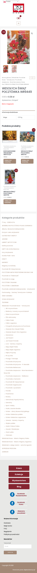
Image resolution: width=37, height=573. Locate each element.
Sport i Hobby (10, 406)
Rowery (8, 397)
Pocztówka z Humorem (13, 379)
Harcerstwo (9, 335)
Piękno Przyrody (11, 353)
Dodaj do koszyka (8, 161)
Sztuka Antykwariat (8, 299)
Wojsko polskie (10, 423)
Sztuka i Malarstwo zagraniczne (16, 417)
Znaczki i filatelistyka (12, 429)
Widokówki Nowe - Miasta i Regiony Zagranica (16, 442)
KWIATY (4, 259)
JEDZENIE (4, 239)
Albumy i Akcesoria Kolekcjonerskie (13, 229)
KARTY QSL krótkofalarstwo (10, 249)
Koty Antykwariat (7, 252)
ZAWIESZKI (5, 452)
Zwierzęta (9, 435)
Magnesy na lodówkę (8, 266)
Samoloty (9, 403)
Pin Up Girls (9, 356)
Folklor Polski (10, 320)
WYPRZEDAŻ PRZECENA (9, 448)
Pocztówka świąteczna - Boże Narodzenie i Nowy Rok (13, 82)
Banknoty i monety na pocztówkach (17, 311)
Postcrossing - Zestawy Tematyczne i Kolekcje (17, 292)
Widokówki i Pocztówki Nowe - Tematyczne (16, 306)
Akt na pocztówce (11, 308)
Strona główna (6, 77)
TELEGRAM (5, 302)
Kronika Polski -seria (8, 256)
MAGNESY (5, 262)
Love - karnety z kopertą (14, 344)
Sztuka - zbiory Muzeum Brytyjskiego (17, 411)
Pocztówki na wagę (8, 279)
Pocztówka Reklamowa (13, 367)
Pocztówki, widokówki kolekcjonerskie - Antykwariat (18, 289)
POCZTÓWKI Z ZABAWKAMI (10, 286)
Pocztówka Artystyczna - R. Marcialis (17, 364)
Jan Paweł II (9, 338)
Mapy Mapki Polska (12, 347)
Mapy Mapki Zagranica (13, 350)
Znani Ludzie (10, 432)
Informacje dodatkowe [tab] (10, 112)
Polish (8, 1)
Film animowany (11, 317)
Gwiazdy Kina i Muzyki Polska (15, 329)
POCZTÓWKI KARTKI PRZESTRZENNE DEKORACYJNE (17, 272)
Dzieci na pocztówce (12, 314)
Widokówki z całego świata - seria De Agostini (16, 445)
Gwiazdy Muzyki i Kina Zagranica (16, 332)
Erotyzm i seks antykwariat (10, 232)
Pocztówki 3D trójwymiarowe (11, 269)
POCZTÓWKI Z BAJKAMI (9, 282)
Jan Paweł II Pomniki (12, 341)
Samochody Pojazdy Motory (15, 400)
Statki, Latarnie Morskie (13, 408)
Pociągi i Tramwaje (12, 359)
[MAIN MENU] (18, 23)
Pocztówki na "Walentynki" (10, 276)
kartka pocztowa (7, 246)
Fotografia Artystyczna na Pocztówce (18, 326)
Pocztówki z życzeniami (13, 388)
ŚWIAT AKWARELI (7, 296)
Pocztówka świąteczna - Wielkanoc (17, 376)
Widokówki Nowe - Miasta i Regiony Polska (15, 438)
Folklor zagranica (11, 323)
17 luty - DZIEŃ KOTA (8, 222)
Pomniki (8, 391)
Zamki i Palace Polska (12, 426)
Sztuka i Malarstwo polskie (14, 414)
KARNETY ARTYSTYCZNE (9, 242)
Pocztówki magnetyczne (14, 385)
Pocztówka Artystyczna (13, 362)
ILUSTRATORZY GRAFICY (9, 236)
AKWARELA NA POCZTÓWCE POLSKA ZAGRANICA (17, 226)
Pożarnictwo (10, 394)
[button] (32, 33)
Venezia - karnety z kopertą (15, 420)
